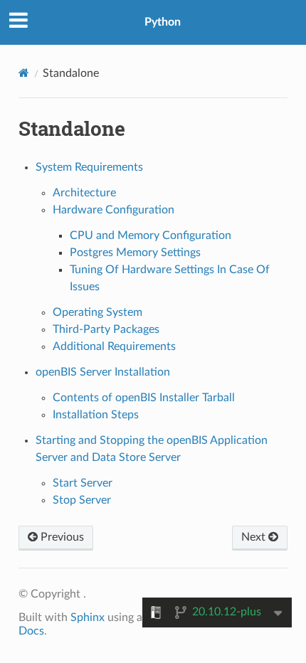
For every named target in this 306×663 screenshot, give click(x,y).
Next (254, 537)
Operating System (97, 312)
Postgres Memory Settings (135, 252)
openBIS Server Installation (103, 372)
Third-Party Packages (106, 329)
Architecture (84, 192)
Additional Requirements (114, 346)
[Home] (24, 73)
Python (162, 22)
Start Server (82, 483)
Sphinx (87, 617)
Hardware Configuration (113, 210)
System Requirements (89, 167)
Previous (61, 537)
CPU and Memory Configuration (150, 235)
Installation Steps (96, 414)
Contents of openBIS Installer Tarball (144, 397)
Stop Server (82, 500)
